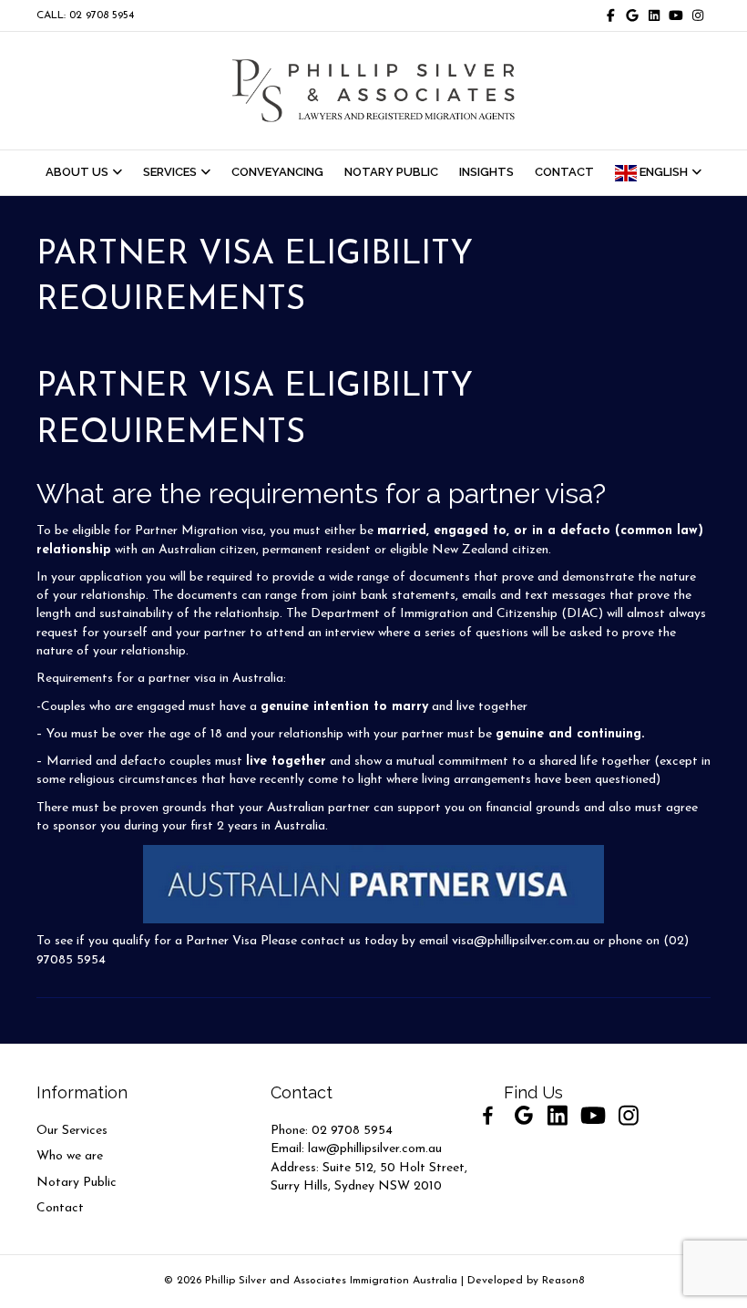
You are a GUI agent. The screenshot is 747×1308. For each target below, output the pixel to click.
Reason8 (563, 1280)
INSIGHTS (486, 172)
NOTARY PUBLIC (391, 172)
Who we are (69, 1156)
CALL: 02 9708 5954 (85, 15)
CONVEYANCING (277, 172)
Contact (60, 1208)
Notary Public (76, 1183)
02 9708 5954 (352, 1131)
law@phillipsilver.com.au (375, 1149)
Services (170, 172)
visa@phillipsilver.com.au (520, 941)
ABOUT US (77, 172)
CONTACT (564, 172)
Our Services (71, 1131)
